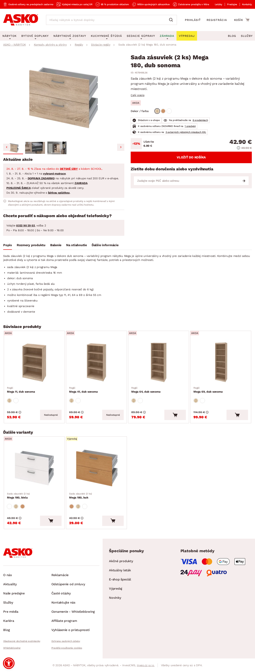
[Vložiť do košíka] (175, 415)
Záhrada (167, 35)
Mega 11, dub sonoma (21, 389)
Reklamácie (60, 575)
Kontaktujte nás (63, 602)
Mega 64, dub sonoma (145, 389)
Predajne (232, 4)
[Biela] (169, 111)
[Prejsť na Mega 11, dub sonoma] (34, 362)
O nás (7, 575)
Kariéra (8, 621)
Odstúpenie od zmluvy (68, 584)
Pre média (10, 611)
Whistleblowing (11, 648)
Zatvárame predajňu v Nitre (193, 4)
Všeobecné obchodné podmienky (21, 641)
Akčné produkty (121, 561)
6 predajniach (200, 120)
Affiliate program (64, 621)
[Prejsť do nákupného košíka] (242, 19)
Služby (247, 35)
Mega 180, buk (80, 495)
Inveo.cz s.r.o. (145, 665)
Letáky (218, 4)
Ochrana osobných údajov (65, 641)
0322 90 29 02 (25, 225)
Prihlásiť (193, 19)
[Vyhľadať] (172, 20)
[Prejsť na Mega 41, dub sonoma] (96, 362)
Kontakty (247, 4)
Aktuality (10, 584)
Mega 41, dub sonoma (83, 389)
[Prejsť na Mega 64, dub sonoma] (158, 362)
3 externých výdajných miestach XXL (186, 132)
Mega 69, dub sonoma (208, 389)
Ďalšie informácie (105, 245)
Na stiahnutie (76, 245)
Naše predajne (14, 593)
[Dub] (157, 111)
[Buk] (163, 111)
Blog (232, 35)
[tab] (7, 246)
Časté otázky (61, 593)
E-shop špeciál (120, 579)
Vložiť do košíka (191, 157)
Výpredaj (115, 588)
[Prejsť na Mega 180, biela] (34, 467)
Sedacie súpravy (141, 35)
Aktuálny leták (120, 570)
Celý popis (137, 95)
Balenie (55, 245)
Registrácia (217, 19)
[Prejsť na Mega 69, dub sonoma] (220, 362)
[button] (13, 147)
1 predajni (190, 126)
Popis (7, 245)
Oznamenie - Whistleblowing (73, 611)
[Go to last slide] (6, 147)
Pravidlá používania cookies (66, 648)
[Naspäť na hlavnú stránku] (20, 20)
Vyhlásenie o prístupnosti (70, 630)
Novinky (115, 598)
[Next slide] (120, 147)
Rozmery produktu (31, 245)
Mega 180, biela (18, 495)
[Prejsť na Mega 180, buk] (96, 467)
